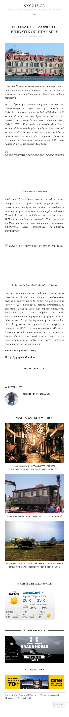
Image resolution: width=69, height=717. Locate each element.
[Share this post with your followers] (38, 375)
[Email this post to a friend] (22, 375)
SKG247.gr (34, 6)
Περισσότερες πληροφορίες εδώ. (18, 698)
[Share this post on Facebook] (47, 375)
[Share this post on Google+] (30, 375)
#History (51, 36)
